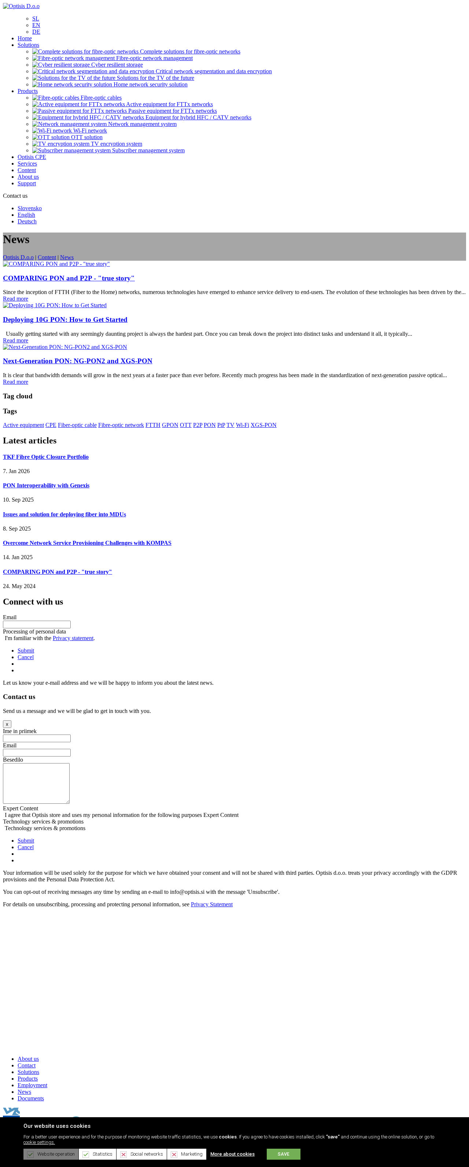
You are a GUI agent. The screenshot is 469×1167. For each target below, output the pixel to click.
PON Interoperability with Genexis (46, 485)
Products (28, 1078)
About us (28, 1059)
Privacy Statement (212, 904)
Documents (31, 1098)
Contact (27, 1065)
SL (35, 18)
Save (283, 1154)
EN (36, 25)
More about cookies (232, 1154)
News (24, 1092)
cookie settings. (39, 1142)
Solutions (28, 1072)
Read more (15, 299)
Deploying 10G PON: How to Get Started (65, 319)
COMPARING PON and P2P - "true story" (69, 278)
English (26, 215)
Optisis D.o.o (18, 257)
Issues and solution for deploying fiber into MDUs (64, 514)
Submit (26, 650)
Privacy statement (73, 638)
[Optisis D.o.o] (21, 6)
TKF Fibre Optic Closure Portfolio (46, 457)
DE (36, 32)
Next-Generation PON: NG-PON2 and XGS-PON (77, 361)
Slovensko (30, 208)
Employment (32, 1085)
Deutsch (27, 221)
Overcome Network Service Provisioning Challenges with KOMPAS (87, 543)
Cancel (26, 657)
